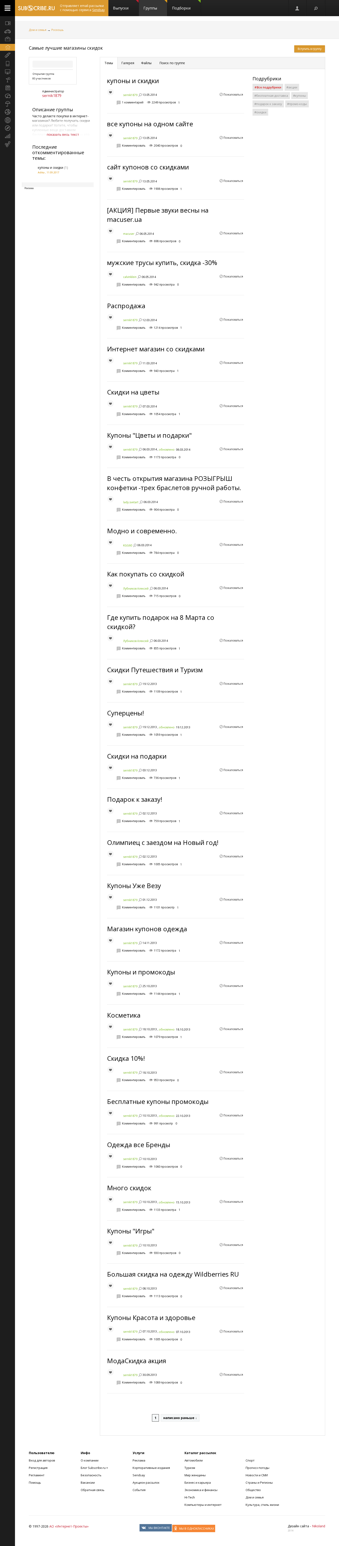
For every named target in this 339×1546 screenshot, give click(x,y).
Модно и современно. (142, 530)
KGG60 (127, 545)
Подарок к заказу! (134, 799)
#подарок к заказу (268, 104)
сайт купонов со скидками (148, 167)
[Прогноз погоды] (7, 103)
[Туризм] (7, 128)
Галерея (127, 63)
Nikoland (318, 1526)
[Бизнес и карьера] (7, 39)
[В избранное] (110, 92)
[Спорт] (7, 111)
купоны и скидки (50, 167)
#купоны (299, 95)
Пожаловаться (233, 94)
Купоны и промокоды (141, 971)
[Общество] (7, 95)
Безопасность (91, 1475)
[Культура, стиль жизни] (7, 79)
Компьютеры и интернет (203, 1505)
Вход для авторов (42, 1460)
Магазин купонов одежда (147, 928)
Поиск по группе (171, 63)
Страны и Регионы (259, 1482)
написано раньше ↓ (180, 1418)
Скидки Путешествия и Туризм (155, 669)
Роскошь (57, 30)
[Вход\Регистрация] (297, 8)
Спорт (250, 1460)
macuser (128, 234)
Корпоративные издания (151, 1468)
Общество (253, 1490)
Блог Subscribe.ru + (95, 1468)
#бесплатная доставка (271, 95)
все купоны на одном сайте (150, 123)
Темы (109, 63)
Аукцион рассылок (146, 1482)
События (139, 1490)
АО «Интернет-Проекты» (69, 1526)
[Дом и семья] (7, 47)
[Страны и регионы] (7, 120)
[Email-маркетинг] (7, 144)
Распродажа (126, 305)
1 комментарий (132, 102)
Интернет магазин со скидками (156, 348)
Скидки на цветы (133, 392)
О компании (89, 1460)
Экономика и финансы (200, 1490)
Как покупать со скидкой (145, 574)
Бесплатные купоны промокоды (157, 1101)
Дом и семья (37, 30)
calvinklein (130, 277)
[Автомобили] (7, 31)
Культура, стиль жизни (262, 1505)
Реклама (139, 1460)
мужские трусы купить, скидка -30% (162, 262)
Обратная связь (92, 1490)
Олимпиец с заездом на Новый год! (162, 842)
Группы (150, 8)
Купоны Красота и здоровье (151, 1317)
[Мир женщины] (7, 55)
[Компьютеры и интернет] (7, 71)
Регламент (37, 1475)
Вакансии (88, 1482)
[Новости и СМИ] (7, 87)
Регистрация (38, 1468)
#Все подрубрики (267, 87)
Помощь (35, 1482)
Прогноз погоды (257, 1468)
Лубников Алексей (136, 588)
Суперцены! (125, 712)
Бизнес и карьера (197, 1482)
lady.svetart (130, 502)
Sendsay (139, 1475)
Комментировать (134, 146)
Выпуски (120, 8)
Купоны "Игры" (130, 1231)
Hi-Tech (189, 1497)
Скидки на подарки (137, 756)
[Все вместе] (7, 23)
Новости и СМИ (257, 1475)
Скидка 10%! (126, 1058)
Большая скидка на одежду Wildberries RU (173, 1274)
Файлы (146, 63)
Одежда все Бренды (138, 1144)
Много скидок (129, 1187)
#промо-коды (297, 104)
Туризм (189, 1468)
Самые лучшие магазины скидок (66, 48)
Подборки (181, 8)
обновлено (167, 450)
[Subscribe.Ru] (36, 8)
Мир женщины (195, 1475)
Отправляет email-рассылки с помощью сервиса (82, 7)
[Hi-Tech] (7, 63)
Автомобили (193, 1460)
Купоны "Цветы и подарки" (149, 435)
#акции (291, 87)
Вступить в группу (309, 49)
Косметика (123, 1015)
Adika (41, 172)
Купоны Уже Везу (134, 885)
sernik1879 (51, 95)
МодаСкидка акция (136, 1360)
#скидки (260, 112)
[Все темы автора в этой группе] (140, 95)
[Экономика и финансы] (7, 136)
